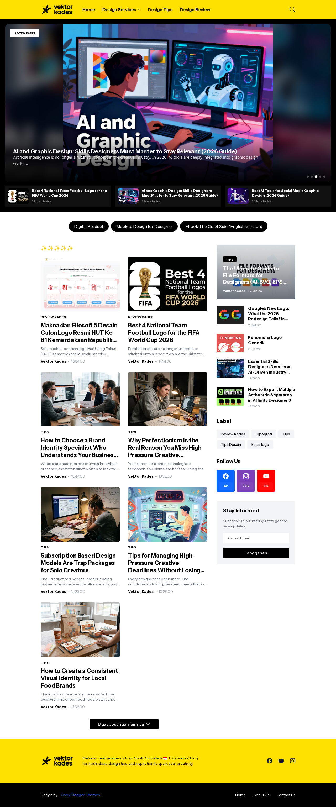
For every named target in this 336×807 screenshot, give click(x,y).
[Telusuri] (290, 9)
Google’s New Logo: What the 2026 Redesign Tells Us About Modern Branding (268, 314)
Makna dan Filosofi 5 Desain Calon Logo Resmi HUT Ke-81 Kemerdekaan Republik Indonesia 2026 (79, 333)
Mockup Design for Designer (144, 226)
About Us (261, 795)
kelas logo (260, 444)
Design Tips (160, 9)
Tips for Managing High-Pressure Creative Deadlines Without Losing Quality (164, 563)
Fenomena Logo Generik (265, 340)
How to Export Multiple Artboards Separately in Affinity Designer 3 (271, 395)
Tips (286, 434)
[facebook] (269, 760)
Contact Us (285, 795)
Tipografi (264, 434)
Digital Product (88, 226)
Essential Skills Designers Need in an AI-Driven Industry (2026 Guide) (270, 367)
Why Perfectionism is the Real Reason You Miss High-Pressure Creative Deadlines (166, 448)
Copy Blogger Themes (80, 795)
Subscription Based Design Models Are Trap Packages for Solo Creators (78, 563)
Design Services (119, 9)
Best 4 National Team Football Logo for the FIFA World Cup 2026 (164, 333)
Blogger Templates (118, 795)
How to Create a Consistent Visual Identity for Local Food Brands (79, 678)
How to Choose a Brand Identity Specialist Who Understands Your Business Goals (79, 448)
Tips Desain (231, 444)
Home (88, 9)
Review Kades (233, 434)
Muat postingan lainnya (121, 724)
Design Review (195, 9)
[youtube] (281, 760)
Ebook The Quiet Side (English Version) (223, 226)
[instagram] (292, 760)
